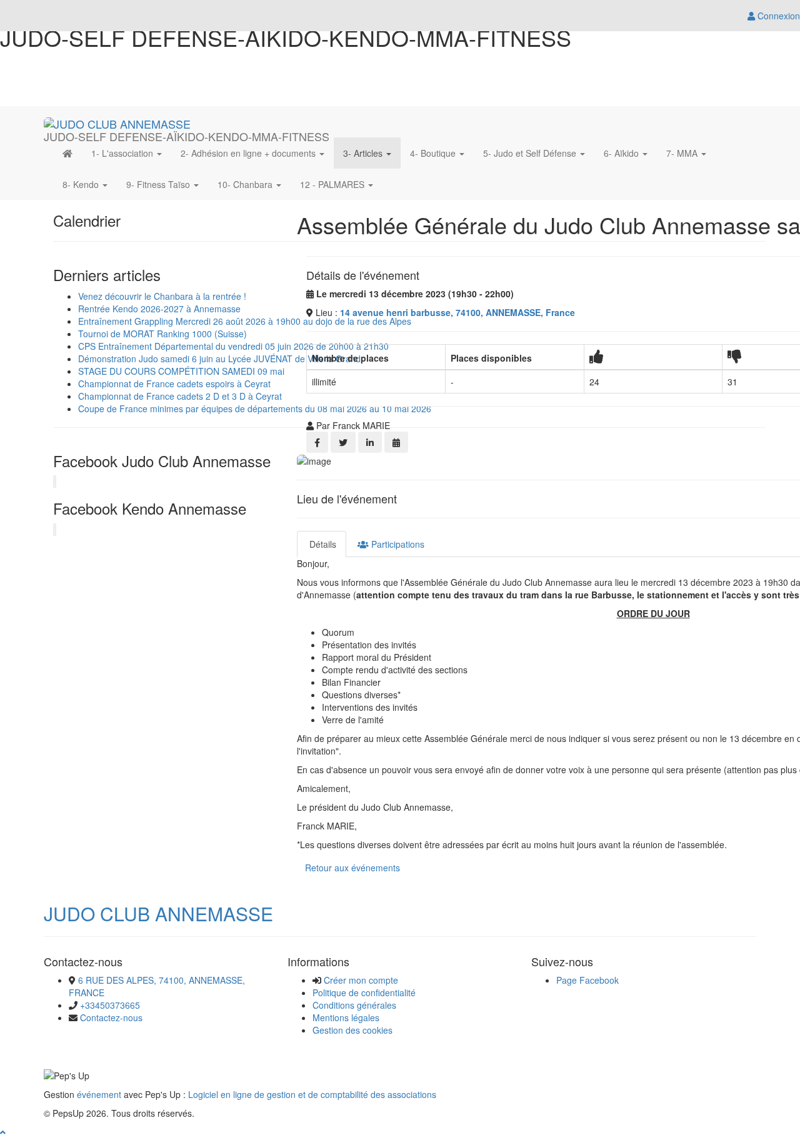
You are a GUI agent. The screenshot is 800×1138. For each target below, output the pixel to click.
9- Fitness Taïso (159, 184)
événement (99, 1094)
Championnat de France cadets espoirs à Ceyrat (174, 383)
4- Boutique (434, 153)
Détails (321, 544)
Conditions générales (354, 1005)
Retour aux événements (352, 867)
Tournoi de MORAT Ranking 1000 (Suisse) (162, 333)
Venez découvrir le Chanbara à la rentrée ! (162, 296)
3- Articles (364, 153)
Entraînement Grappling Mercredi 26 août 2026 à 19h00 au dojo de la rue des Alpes (244, 321)
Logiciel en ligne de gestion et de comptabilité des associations (312, 1094)
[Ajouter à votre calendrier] (396, 442)
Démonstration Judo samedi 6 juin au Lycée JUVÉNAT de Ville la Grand (219, 358)
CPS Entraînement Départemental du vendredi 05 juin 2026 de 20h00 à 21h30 (233, 346)
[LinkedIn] (370, 442)
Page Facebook (587, 980)
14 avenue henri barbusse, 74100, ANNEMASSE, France (457, 312)
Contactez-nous (111, 1017)
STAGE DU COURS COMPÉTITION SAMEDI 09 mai (181, 371)
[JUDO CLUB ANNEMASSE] (117, 122)
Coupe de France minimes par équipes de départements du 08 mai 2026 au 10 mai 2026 (254, 408)
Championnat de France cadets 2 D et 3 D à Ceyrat (180, 396)
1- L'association (123, 153)
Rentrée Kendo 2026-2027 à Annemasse (159, 308)
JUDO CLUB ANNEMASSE (158, 913)
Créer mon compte (361, 980)
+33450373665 (110, 1005)
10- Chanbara (246, 184)
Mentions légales (345, 1017)
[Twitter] (343, 442)
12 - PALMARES (333, 184)
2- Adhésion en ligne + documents (249, 153)
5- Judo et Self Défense (531, 153)
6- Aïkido (622, 153)
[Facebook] (317, 442)
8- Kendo (81, 184)
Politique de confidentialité (364, 992)
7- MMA (683, 153)
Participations (396, 544)
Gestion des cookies (352, 1030)
